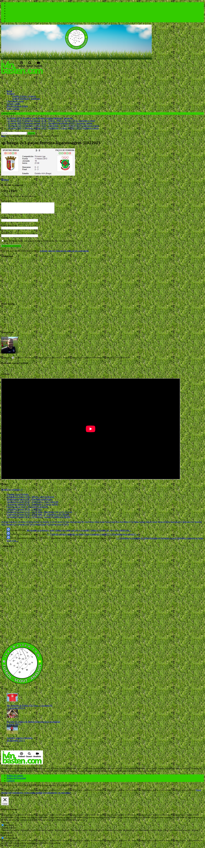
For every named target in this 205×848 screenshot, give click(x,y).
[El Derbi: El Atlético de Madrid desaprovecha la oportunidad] (12, 717)
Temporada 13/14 (11, 524)
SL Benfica (135, 522)
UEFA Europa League (54, 524)
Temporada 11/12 (188, 522)
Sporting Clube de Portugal (148, 522)
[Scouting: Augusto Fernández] (12, 733)
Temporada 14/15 (23, 524)
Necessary (9, 825)
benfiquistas (13, 522)
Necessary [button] (5, 822)
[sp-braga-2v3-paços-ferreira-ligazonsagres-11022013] (38, 175)
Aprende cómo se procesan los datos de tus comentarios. (64, 251)
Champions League (15, 101)
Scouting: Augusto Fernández (20, 738)
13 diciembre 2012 (15, 708)
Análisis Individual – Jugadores (26, 98)
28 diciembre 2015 (15, 740)
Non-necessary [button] (7, 835)
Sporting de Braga (164, 522)
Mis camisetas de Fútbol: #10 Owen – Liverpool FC (30, 705)
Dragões (37, 522)
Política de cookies (15, 775)
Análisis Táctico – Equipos (24, 96)
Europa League (13, 103)
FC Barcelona (44, 522)
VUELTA (65, 524)
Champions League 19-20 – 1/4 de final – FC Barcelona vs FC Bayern (38, 514)
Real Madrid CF (125, 522)
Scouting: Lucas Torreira (17, 494)
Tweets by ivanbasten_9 (11, 489)
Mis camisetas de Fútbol (17, 106)
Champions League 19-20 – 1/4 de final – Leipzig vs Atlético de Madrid (38, 517)
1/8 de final (5, 522)
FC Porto (66, 522)
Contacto (11, 780)
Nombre (5, 217)
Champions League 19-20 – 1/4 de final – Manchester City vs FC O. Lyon (39, 512)
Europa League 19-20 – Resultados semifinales (27, 507)
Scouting (11, 93)
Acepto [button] (192, 790)
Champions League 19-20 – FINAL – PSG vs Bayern (30, 497)
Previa (117, 522)
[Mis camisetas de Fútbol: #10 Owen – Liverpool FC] (12, 701)
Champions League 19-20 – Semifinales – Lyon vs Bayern (32, 502)
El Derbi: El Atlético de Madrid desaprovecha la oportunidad (33, 722)
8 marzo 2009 (13, 724)
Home (9, 91)
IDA (82, 522)
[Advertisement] (52, 81)
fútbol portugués (75, 522)
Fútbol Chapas (13, 109)
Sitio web (5, 233)
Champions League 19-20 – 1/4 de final (24, 509)
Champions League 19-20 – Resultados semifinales (29, 499)
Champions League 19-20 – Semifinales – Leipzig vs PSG (32, 504)
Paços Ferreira (110, 522)
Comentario (6, 201)
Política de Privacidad (16, 778)
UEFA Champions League (38, 524)
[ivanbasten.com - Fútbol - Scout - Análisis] (76, 59)
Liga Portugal (89, 522)
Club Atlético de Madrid (25, 522)
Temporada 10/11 (176, 522)
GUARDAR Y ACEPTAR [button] (13, 845)
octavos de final (99, 522)
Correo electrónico (9, 225)
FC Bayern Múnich (56, 522)
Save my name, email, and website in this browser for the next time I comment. (38, 241)
